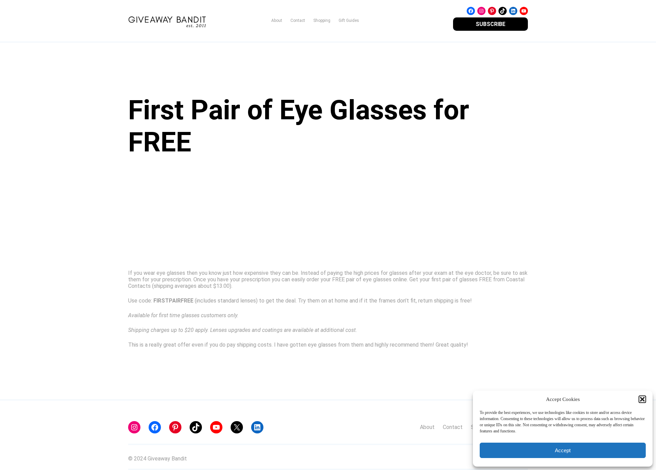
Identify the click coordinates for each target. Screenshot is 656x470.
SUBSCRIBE (490, 24)
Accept (563, 450)
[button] (642, 399)
